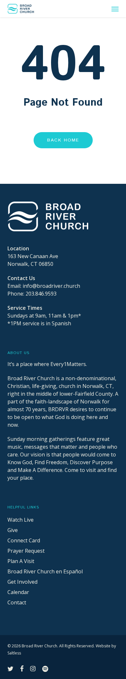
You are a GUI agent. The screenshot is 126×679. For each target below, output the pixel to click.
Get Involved (22, 581)
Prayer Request (26, 550)
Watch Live (20, 519)
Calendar (18, 592)
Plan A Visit (20, 561)
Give (12, 530)
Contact (16, 602)
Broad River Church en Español (45, 571)
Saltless (14, 653)
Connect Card (23, 540)
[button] (115, 8)
